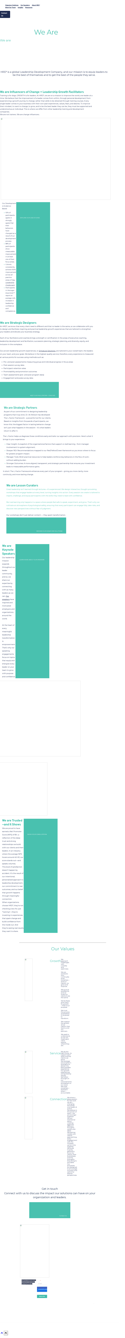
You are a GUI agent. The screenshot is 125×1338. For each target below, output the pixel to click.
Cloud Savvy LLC (64, 1327)
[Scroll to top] (2, 1333)
